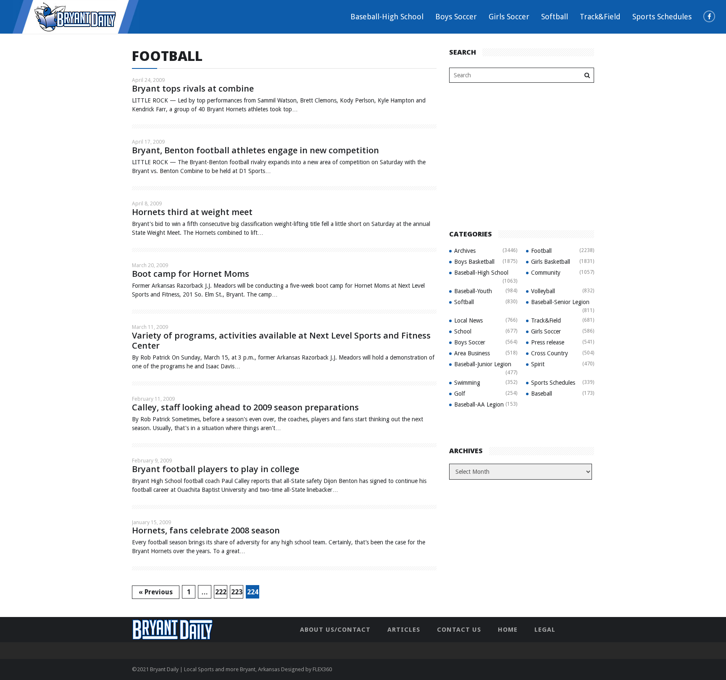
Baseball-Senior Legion (560, 302)
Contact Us (459, 629)
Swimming (467, 382)
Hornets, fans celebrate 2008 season (206, 530)
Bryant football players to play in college (215, 469)
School (462, 331)
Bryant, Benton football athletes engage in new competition (255, 150)
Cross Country (549, 353)
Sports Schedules (662, 16)
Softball (554, 16)
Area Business (472, 353)
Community (545, 272)
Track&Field (600, 16)
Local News (468, 320)
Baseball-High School (387, 16)
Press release (547, 342)
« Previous (156, 592)
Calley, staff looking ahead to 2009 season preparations (245, 407)
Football (541, 250)
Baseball (541, 393)
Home (508, 629)
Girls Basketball (550, 261)
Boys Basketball (474, 261)
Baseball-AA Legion (479, 404)
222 (220, 592)
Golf (459, 393)
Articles (403, 629)
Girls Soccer (509, 16)
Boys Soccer (456, 16)
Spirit (537, 364)
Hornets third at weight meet (192, 212)
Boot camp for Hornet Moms (190, 273)
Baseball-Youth (473, 291)
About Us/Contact (335, 629)
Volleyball (543, 291)
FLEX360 (322, 669)
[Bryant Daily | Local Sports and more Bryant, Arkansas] (76, 16)
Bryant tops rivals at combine (193, 88)
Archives (465, 250)
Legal (544, 629)
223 (236, 592)
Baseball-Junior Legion (482, 364)
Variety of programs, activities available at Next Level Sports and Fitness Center (281, 340)
